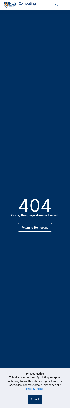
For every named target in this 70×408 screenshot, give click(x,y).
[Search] (56, 5)
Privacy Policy (34, 388)
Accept (35, 399)
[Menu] (64, 5)
